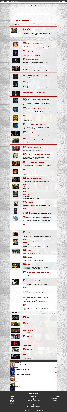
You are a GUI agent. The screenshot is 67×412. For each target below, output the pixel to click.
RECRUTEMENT (55, 399)
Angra (33, 5)
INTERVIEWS (12, 400)
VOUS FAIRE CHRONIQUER (54, 398)
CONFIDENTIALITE (55, 400)
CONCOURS (12, 402)
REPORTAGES (12, 401)
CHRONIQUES (12, 399)
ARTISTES (12, 398)
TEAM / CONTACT (12, 403)
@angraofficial (29, 16)
